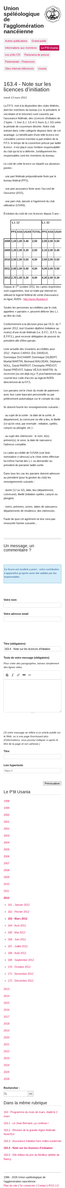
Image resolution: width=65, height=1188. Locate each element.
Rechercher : (12, 1087)
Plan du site (10, 1185)
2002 (6, 828)
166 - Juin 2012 (17, 939)
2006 (6, 856)
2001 (6, 821)
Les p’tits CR (12, 54)
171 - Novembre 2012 (20, 973)
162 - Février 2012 (18, 911)
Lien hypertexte (13, 765)
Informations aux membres (21, 47)
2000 (6, 814)
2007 (6, 863)
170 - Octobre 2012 (19, 966)
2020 (6, 1037)
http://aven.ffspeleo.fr (35, 299)
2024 (6, 1065)
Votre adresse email (16, 613)
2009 (6, 877)
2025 (6, 1072)
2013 (6, 989)
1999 (6, 807)
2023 (6, 1058)
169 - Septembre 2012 (21, 959)
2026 (6, 1078)
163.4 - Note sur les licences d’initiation (28, 1147)
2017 (6, 1016)
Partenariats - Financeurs (20, 61)
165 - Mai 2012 (16, 932)
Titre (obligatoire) (14, 643)
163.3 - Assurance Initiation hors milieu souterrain (32, 1141)
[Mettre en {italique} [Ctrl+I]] (13, 675)
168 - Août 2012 (17, 953)
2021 (6, 1044)
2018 (6, 1023)
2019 (6, 1030)
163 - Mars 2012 (17, 918)
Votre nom (10, 599)
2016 (6, 1009)
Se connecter (27, 1185)
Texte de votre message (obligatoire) (26, 657)
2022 (6, 1051)
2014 (6, 995)
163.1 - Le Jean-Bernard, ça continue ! (26, 1123)
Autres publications (16, 40)
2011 (6, 890)
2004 (6, 842)
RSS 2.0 (54, 1185)
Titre (6, 751)
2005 (6, 849)
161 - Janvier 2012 (19, 904)
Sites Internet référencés (19, 68)
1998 (6, 801)
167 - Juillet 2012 (18, 946)
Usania (42, 68)
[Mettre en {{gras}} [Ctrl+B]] (7, 675)
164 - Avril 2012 (17, 925)
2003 (6, 835)
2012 (6, 897)
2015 (6, 1002)
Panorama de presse (36, 54)
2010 (6, 884)
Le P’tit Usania (49, 47)
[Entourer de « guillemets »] (29, 675)
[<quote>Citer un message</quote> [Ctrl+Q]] (24, 675)
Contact (42, 1185)
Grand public (39, 40)
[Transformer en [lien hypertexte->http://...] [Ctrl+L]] (18, 675)
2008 (6, 870)
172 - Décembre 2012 (20, 980)
